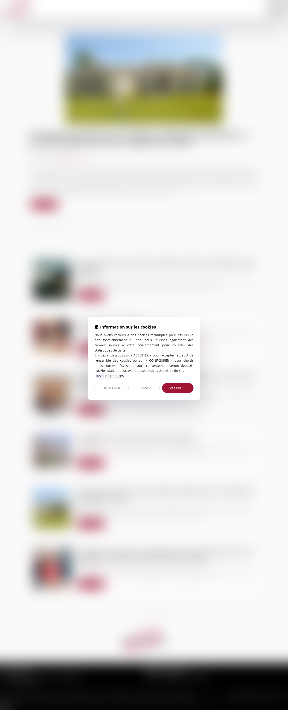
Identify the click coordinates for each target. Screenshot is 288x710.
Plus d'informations (109, 376)
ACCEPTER (177, 388)
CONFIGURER (110, 388)
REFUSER (144, 388)
